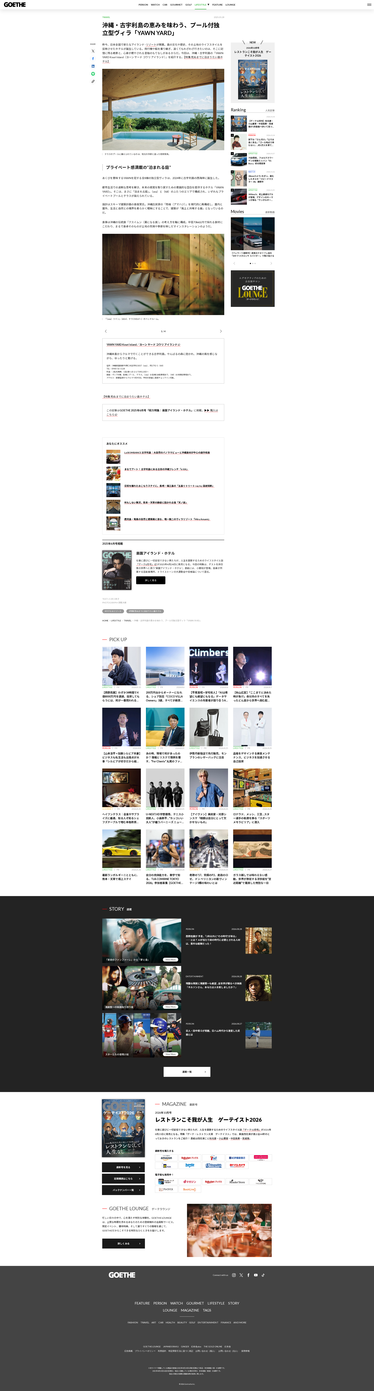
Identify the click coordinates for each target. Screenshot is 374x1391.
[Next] (221, 331)
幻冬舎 (228, 1346)
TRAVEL (128, 620)
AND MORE (239, 1322)
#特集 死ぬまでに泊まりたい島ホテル (145, 611)
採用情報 (245, 1351)
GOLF (188, 4)
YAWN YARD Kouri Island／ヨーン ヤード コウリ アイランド (142, 344)
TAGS (207, 1310)
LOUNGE (231, 4)
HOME (105, 620)
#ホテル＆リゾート (113, 611)
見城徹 (245, 1138)
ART (153, 1322)
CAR (165, 4)
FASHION (133, 1322)
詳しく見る (151, 580)
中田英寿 (235, 1138)
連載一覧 (187, 1071)
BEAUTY (182, 1322)
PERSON (143, 4)
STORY (233, 1303)
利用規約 (162, 1351)
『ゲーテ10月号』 (251, 1129)
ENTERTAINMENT (208, 1322)
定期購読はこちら (123, 1178)
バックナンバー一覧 (123, 1190)
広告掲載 (128, 1351)
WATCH (155, 4)
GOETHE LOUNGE (152, 1346)
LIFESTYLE (200, 4)
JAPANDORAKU (171, 1346)
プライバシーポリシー (145, 1351)
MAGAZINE (190, 1310)
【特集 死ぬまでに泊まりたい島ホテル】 (126, 396)
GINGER (185, 1346)
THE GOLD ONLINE (213, 1346)
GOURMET (176, 4)
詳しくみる (124, 1243)
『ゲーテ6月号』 (145, 564)
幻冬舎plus (196, 1346)
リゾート (151, 44)
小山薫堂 (223, 1138)
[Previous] (106, 331)
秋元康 (212, 1138)
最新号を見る (123, 1167)
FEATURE (217, 4)
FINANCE (226, 1322)
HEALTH (170, 1322)
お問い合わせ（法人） (228, 1351)
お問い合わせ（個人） (205, 1351)
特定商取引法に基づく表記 (180, 1351)
